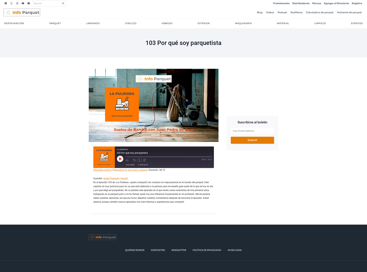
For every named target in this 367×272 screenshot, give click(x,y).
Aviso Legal (235, 250)
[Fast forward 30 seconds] (146, 160)
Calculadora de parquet (320, 12)
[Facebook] (5, 3)
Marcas (316, 3)
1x (139, 160)
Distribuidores (301, 3)
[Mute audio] (128, 160)
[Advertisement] (252, 89)
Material (283, 23)
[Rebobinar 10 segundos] (134, 160)
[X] (11, 3)
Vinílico (130, 23)
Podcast (282, 12)
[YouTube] (23, 3)
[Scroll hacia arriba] (360, 261)
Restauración (14, 23)
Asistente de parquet (349, 12)
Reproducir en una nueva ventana (130, 170)
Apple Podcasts (111, 178)
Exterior (204, 23)
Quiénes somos (134, 250)
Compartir (143, 165)
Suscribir (130, 165)
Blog (259, 12)
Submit (252, 140)
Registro (357, 3)
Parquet (55, 23)
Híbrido (167, 23)
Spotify (124, 178)
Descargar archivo (102, 170)
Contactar (158, 250)
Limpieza (320, 23)
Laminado (93, 23)
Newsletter (178, 250)
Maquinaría (243, 23)
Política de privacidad (207, 250)
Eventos (357, 23)
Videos (270, 12)
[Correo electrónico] (28, 3)
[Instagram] (17, 3)
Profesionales (281, 3)
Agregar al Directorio (336, 3)
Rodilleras (296, 12)
